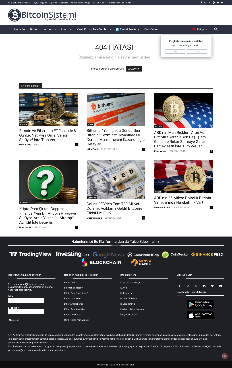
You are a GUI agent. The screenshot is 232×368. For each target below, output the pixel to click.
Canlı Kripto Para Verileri (76, 320)
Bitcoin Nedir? (71, 282)
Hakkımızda (126, 293)
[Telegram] (214, 3)
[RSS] (210, 3)
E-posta (13, 307)
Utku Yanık (25, 144)
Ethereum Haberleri (74, 303)
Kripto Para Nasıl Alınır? (76, 293)
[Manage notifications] (224, 356)
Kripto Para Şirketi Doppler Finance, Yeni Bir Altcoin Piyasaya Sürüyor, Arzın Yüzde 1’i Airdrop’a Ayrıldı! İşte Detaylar (47, 216)
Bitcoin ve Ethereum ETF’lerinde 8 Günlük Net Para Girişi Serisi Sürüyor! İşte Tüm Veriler (47, 135)
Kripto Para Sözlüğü (130, 282)
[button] (216, 29)
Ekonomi (92, 197)
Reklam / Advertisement (132, 309)
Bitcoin (23, 124)
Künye (123, 287)
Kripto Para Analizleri (74, 309)
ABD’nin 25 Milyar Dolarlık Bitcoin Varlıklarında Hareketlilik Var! (182, 200)
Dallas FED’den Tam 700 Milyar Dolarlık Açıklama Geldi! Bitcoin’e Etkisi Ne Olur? (114, 208)
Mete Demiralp (94, 217)
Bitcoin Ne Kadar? (73, 314)
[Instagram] (205, 3)
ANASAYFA (133, 69)
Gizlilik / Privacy (128, 298)
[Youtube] (222, 3)
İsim (10, 296)
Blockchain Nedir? (73, 287)
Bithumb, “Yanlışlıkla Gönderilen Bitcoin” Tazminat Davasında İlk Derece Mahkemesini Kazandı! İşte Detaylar (116, 137)
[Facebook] (201, 3)
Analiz (158, 192)
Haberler (24, 202)
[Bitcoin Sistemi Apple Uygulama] (200, 319)
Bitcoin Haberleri (72, 298)
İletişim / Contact (128, 314)
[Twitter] (218, 3)
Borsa (90, 124)
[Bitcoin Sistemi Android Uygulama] (200, 308)
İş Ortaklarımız (127, 303)
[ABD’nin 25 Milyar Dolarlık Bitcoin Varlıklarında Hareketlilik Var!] (183, 176)
